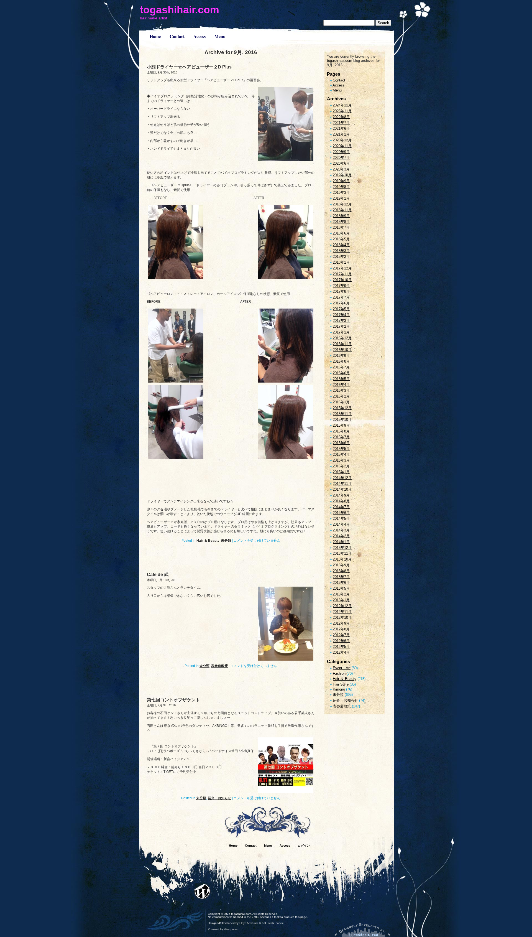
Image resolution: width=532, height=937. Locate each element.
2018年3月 (341, 251)
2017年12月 (342, 268)
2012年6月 (341, 641)
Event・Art (342, 668)
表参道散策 (219, 666)
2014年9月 (341, 495)
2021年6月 (341, 128)
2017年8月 (341, 291)
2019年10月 (342, 175)
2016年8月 (341, 361)
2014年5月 (341, 518)
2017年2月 (341, 326)
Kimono (339, 689)
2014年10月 (342, 489)
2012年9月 (341, 623)
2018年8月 (341, 222)
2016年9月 (341, 355)
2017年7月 (341, 297)
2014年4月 (341, 524)
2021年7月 (341, 123)
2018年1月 (341, 262)
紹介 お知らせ (219, 798)
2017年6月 (341, 303)
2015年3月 (341, 460)
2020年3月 (341, 169)
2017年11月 (342, 274)
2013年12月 (342, 548)
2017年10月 (342, 280)
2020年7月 (341, 158)
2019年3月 (341, 192)
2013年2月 (341, 594)
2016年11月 (342, 344)
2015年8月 (341, 431)
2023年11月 (342, 111)
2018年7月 (341, 227)
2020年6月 (341, 163)
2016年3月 (341, 390)
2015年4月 (341, 454)
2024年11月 (342, 105)
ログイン (304, 845)
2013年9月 (341, 565)
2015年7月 (341, 437)
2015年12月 (342, 408)
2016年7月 (341, 367)
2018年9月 (341, 216)
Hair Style (341, 684)
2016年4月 (341, 385)
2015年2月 (341, 466)
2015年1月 (341, 472)
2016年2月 (341, 396)
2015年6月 (341, 443)
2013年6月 (341, 582)
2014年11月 (342, 484)
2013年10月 (342, 559)
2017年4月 (341, 315)
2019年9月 (341, 181)
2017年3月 (341, 321)
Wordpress (230, 929)
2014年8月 (341, 501)
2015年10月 (342, 419)
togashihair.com (179, 10)
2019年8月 (341, 187)
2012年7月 (341, 635)
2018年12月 (342, 204)
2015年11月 (342, 414)
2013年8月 (341, 571)
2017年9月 (341, 286)
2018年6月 (341, 233)
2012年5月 (341, 647)
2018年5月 (341, 239)
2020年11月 (342, 146)
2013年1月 (341, 600)
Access (199, 36)
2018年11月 (342, 210)
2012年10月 (342, 617)
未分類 (226, 541)
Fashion (339, 673)
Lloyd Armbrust (248, 923)
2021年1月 (341, 134)
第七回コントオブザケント (173, 699)
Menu (220, 36)
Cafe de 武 (157, 574)
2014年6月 (341, 513)
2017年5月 (341, 309)
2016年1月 (341, 402)
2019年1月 (341, 198)
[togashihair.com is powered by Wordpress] (202, 891)
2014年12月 (342, 478)
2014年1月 (341, 542)
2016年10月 (342, 350)
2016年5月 (341, 379)
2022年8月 (341, 117)
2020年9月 (341, 152)
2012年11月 (342, 612)
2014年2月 (341, 536)
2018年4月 (341, 245)
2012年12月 (342, 606)
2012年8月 (341, 629)
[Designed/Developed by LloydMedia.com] (362, 930)
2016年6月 (341, 373)
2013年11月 (342, 553)
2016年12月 (342, 338)
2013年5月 (341, 588)
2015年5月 (341, 449)
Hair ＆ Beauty (207, 541)
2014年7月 (341, 507)
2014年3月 (341, 530)
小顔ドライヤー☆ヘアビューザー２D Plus (189, 67)
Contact (177, 36)
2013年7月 (341, 577)
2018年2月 (341, 256)
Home (155, 36)
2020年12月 (342, 140)
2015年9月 (341, 425)
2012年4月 (341, 652)
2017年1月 (341, 332)
